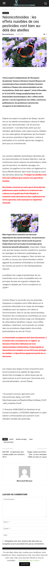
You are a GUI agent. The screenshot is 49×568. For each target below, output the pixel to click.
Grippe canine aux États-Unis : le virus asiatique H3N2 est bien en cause (37, 454)
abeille (11, 439)
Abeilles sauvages (21, 439)
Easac (31, 439)
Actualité (12, 9)
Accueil (4, 9)
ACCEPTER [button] (25, 564)
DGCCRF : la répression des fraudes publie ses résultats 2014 (13, 454)
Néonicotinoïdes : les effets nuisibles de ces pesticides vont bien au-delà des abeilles (21, 23)
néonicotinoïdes (8, 442)
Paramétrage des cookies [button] (29, 560)
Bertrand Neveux (8, 34)
